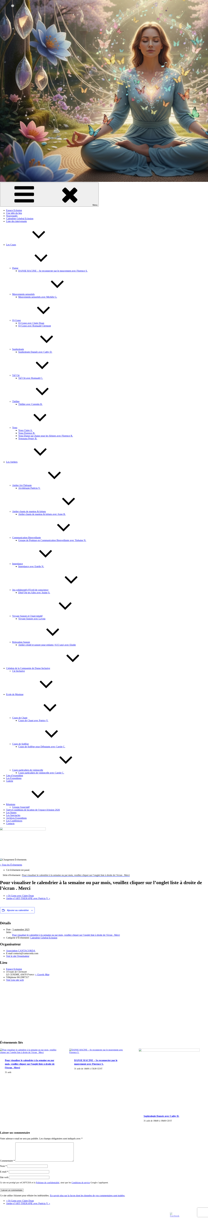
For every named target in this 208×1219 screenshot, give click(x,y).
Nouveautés (12, 216)
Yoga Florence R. (26, 433)
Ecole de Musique (14, 694)
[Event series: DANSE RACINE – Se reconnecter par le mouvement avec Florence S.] (104, 1068)
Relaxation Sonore (21, 642)
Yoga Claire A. (25, 430)
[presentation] (30, 1052)
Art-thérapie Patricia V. (29, 488)
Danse (15, 268)
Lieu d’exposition (14, 775)
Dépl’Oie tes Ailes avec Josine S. (34, 592)
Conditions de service (81, 1182)
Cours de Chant (19, 717)
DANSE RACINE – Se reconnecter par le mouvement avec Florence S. (53, 271)
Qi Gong (16, 320)
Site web (4, 1177)
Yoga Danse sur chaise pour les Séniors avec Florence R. (45, 435)
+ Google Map (42, 974)
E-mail (4, 1171)
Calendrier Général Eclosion (19, 218)
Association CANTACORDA (20, 950)
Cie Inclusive (18, 671)
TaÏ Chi (15, 375)
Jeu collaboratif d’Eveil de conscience (30, 590)
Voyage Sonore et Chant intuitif (27, 616)
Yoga (14, 427)
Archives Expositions (16, 818)
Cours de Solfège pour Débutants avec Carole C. (41, 746)
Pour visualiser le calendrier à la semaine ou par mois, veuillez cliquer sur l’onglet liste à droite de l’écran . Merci (66, 935)
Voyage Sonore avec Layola (31, 618)
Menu (95, 205)
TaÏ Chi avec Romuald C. (30, 378)
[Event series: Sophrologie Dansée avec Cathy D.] (174, 1120)
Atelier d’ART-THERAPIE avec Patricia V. (28, 898)
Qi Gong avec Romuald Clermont (34, 325)
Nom (3, 1166)
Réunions (10, 804)
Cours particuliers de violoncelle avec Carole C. (41, 772)
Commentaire (7, 1160)
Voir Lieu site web (15, 980)
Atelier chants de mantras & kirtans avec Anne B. (42, 514)
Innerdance (17, 563)
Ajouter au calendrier (18, 910)
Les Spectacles (13, 815)
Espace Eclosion (14, 210)
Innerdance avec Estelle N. (31, 566)
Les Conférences (14, 820)
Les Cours (11, 244)
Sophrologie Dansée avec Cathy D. (35, 352)
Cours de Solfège (20, 744)
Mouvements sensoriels (23, 294)
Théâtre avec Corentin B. (30, 404)
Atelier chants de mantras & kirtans (29, 511)
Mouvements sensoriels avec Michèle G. (37, 297)
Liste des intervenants (16, 221)
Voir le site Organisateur (17, 956)
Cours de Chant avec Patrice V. (33, 720)
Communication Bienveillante (26, 537)
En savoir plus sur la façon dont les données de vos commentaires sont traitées (87, 1195)
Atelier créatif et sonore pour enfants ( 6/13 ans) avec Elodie (47, 645)
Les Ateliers (12, 462)
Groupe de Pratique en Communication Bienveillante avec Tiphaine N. (52, 540)
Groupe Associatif (21, 807)
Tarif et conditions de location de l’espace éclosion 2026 (33, 810)
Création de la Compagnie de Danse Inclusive (28, 668)
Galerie (9, 781)
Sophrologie (18, 349)
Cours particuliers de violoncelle (27, 770)
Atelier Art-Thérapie (22, 485)
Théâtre (15, 401)
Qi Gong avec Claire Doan (31, 323)
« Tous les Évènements (11, 865)
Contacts (10, 823)
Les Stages (11, 812)
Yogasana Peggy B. (27, 438)
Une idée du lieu (14, 213)
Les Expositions (13, 778)
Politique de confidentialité (47, 1182)
